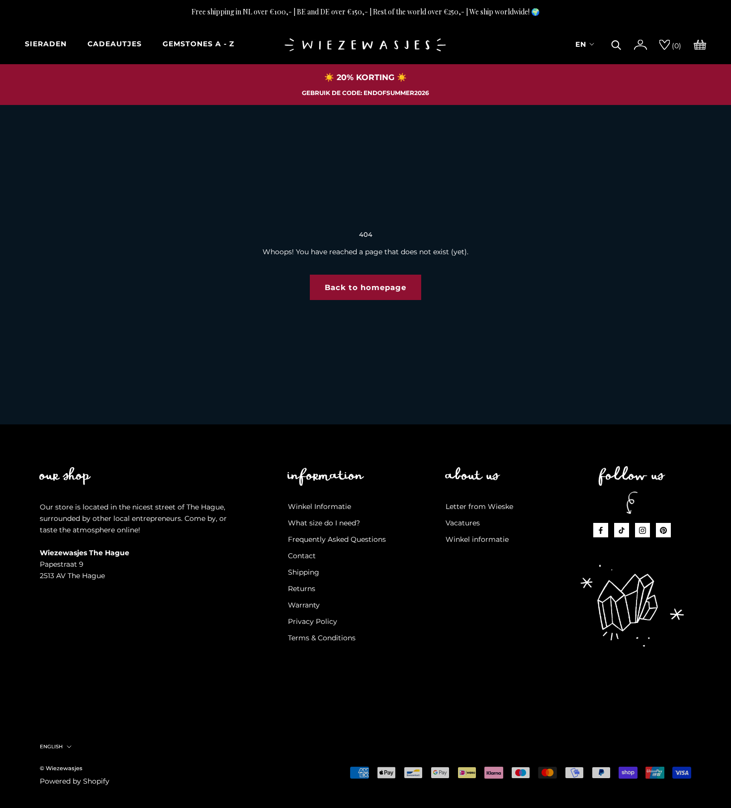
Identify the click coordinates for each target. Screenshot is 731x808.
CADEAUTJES (115, 43)
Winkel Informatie (319, 506)
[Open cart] (700, 43)
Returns (301, 588)
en (580, 44)
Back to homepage (365, 287)
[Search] (616, 44)
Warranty (304, 605)
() (675, 45)
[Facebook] (600, 530)
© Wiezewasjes (61, 768)
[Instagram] (642, 530)
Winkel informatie (477, 539)
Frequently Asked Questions (337, 539)
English (51, 746)
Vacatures (463, 522)
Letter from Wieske (479, 506)
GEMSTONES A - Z (198, 43)
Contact (302, 555)
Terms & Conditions (322, 637)
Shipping (303, 572)
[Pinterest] (663, 530)
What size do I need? (324, 522)
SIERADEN (46, 43)
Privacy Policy (312, 621)
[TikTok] (621, 530)
